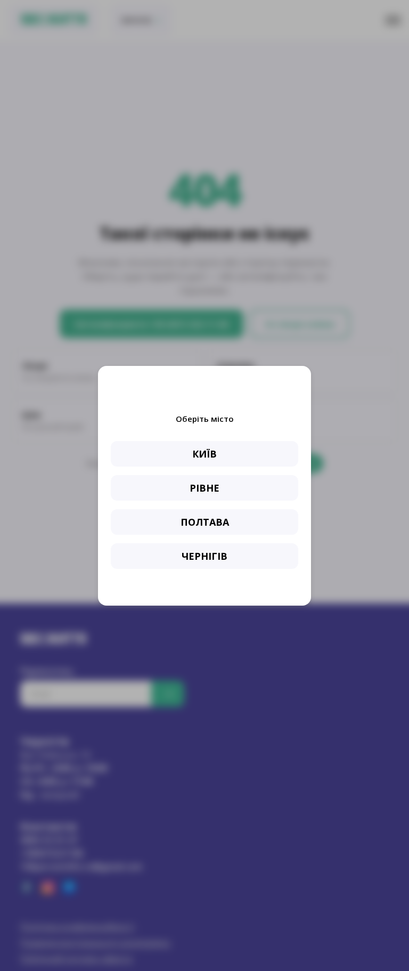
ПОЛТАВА (205, 522)
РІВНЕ (204, 488)
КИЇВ (204, 453)
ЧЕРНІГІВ (204, 556)
